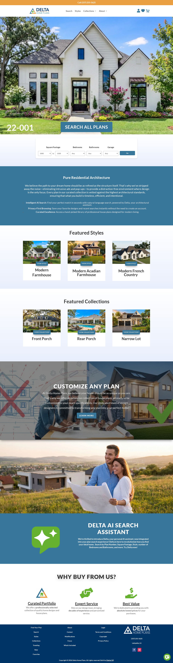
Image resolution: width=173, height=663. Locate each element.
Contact (70, 632)
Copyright (103, 636)
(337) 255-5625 (136, 639)
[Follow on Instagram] (139, 650)
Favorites (36, 654)
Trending (36, 645)
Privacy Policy (103, 641)
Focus (70, 641)
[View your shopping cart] (147, 11)
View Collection (41, 332)
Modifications (70, 636)
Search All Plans (86, 127)
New (36, 650)
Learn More (86, 415)
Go (127, 153)
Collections (88, 11)
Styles (78, 11)
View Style (41, 263)
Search (69, 11)
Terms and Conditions (103, 632)
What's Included (70, 645)
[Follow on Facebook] (134, 650)
